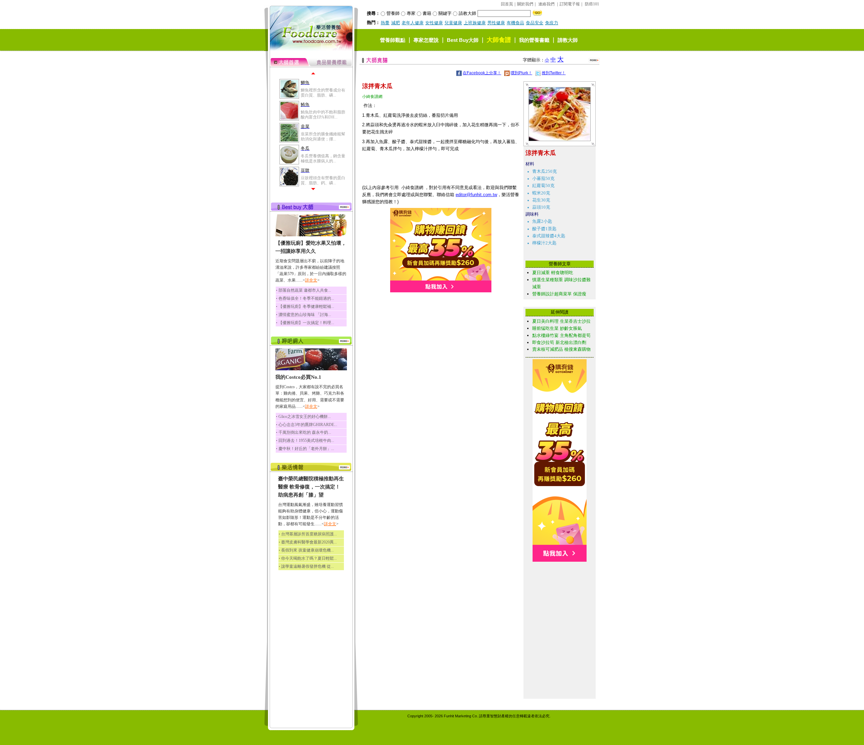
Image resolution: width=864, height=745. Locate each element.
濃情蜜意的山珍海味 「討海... (304, 314)
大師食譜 (499, 39)
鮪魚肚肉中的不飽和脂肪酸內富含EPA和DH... (323, 114)
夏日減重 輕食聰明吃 (552, 272)
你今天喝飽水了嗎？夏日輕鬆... (309, 558)
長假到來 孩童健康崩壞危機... (307, 550)
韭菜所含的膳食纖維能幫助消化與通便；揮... (323, 136)
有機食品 (515, 22)
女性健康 (434, 22)
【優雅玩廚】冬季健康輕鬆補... (306, 306)
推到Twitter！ (554, 73)
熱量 (385, 22)
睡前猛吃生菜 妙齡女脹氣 (557, 328)
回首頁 (507, 4)
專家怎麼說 (426, 40)
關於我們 (525, 4)
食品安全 (534, 22)
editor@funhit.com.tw (476, 194)
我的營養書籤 (534, 40)
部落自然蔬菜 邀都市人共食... (304, 290)
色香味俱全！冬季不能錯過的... (306, 298)
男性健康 (496, 22)
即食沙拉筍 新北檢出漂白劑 (559, 342)
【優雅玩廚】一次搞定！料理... (306, 322)
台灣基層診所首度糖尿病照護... (309, 534)
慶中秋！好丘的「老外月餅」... (306, 448)
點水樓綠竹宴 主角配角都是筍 (561, 335)
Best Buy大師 (463, 40)
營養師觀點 (392, 40)
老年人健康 (413, 22)
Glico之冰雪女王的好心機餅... (304, 416)
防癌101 (592, 4)
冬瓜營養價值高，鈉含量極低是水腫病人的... (323, 158)
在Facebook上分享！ (482, 73)
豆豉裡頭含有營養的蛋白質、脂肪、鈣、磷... (323, 180)
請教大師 (568, 40)
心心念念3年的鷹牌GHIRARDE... (307, 424)
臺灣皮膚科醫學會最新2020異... (309, 542)
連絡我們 (546, 4)
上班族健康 (475, 22)
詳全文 (311, 280)
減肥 (395, 22)
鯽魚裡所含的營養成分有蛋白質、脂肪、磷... (323, 92)
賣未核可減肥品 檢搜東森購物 (561, 349)
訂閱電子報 (570, 4)
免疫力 (551, 22)
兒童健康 (453, 22)
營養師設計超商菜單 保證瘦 (559, 293)
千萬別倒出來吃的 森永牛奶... (304, 432)
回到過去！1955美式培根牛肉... (306, 440)
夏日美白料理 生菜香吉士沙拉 (561, 321)
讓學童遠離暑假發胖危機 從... (307, 566)
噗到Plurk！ (521, 73)
